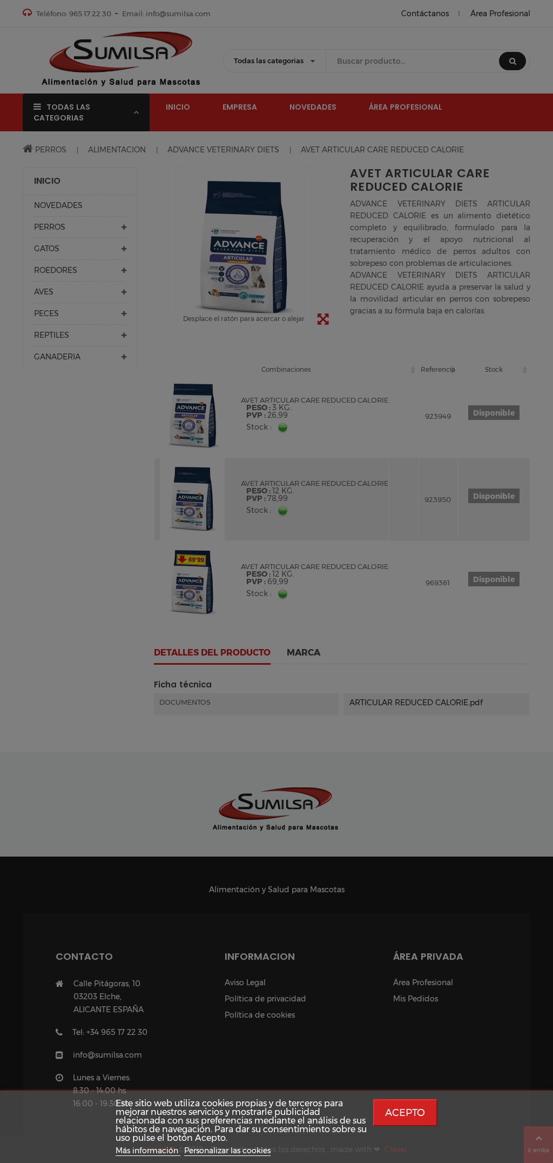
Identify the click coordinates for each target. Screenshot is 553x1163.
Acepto (405, 1112)
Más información (148, 1150)
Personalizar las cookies (227, 1150)
